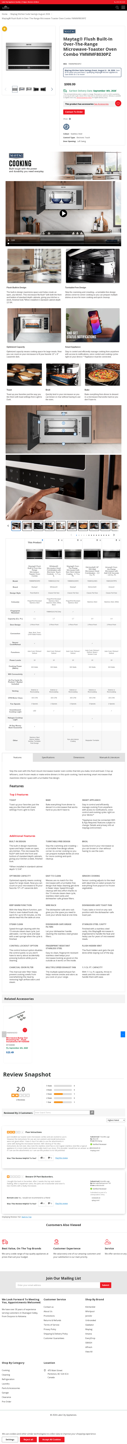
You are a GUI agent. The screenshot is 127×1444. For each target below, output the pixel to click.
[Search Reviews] (92, 1112)
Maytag (88, 1329)
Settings (10, 1439)
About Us (48, 1311)
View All (88, 1351)
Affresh (88, 1347)
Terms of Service (51, 1324)
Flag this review (61, 1158)
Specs (48, 757)
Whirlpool (90, 1311)
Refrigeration (8, 1379)
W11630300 (10, 1045)
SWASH (88, 1342)
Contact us (49, 1307)
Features (17, 757)
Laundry (6, 1383)
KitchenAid (90, 1307)
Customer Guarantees (54, 1338)
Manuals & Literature (109, 757)
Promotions (49, 1315)
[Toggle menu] (123, 7)
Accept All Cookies (51, 1439)
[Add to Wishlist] (118, 103)
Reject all (28, 1439)
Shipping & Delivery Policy (84, 97)
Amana (88, 1333)
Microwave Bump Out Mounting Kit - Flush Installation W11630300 (17, 1040)
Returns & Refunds (52, 1320)
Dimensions (78, 757)
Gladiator (89, 1324)
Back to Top (27, 1217)
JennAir (88, 1315)
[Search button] (117, 7)
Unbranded (90, 1320)
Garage (5, 1392)
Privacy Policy (50, 1329)
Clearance (6, 1397)
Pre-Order (6, 1401)
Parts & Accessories (11, 1388)
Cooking (6, 1370)
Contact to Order (74, 111)
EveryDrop (90, 1338)
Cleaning (6, 1374)
